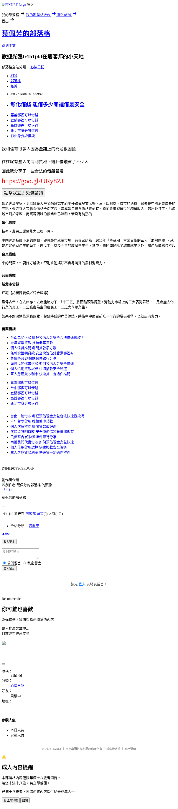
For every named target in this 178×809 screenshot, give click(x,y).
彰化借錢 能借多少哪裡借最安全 (47, 104)
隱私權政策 (113, 748)
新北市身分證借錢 (24, 131)
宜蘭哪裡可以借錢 (24, 120)
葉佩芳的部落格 (26, 34)
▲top (6, 533)
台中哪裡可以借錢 (24, 388)
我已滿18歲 (10, 800)
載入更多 (9, 542)
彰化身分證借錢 (22, 136)
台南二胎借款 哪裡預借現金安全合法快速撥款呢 (47, 337)
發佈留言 (9, 568)
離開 (25, 800)
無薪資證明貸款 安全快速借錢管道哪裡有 (42, 353)
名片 (13, 86)
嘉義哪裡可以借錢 (24, 115)
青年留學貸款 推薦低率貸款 (31, 343)
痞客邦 (30, 514)
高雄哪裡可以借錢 (24, 125)
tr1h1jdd (7, 489)
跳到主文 (9, 45)
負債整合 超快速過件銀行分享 (33, 358)
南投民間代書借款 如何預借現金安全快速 (42, 363)
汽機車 (34, 526)
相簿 (13, 76)
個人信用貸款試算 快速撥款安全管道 (38, 369)
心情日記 (37, 67)
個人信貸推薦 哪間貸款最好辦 (33, 348)
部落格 (15, 81)
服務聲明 (130, 748)
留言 (40, 514)
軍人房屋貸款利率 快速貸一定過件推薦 (40, 374)
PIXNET (56, 748)
